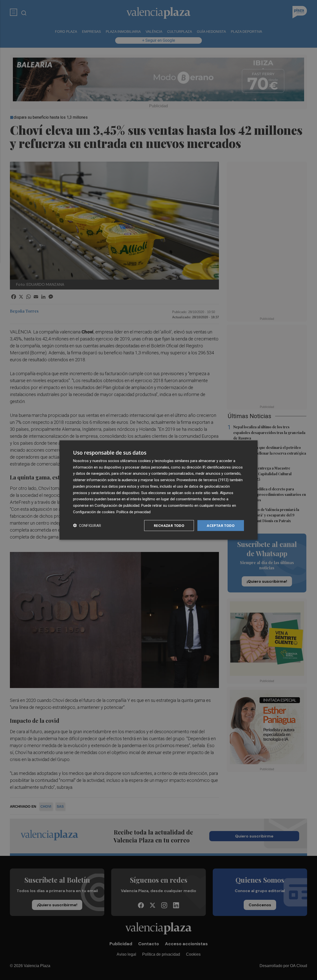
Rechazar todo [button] (169, 525)
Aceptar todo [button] (221, 525)
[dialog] (158, 490)
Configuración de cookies (94, 511)
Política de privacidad (133, 511)
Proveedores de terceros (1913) (203, 480)
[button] (87, 525)
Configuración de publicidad (117, 505)
